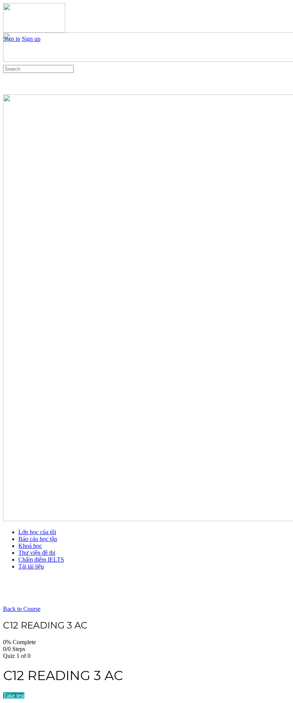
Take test (13, 695)
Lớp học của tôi (37, 532)
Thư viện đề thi (36, 552)
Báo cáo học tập (37, 539)
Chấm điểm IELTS (41, 559)
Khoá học (30, 546)
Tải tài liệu (31, 566)
